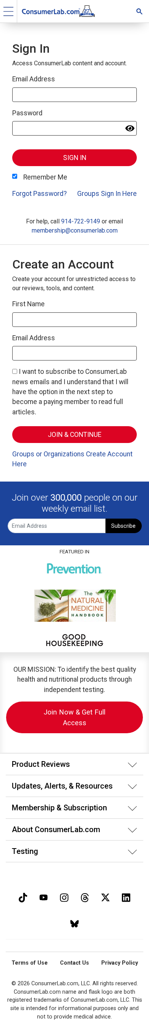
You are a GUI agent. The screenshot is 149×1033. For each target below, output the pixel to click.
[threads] (85, 897)
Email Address (33, 79)
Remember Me (45, 177)
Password (27, 113)
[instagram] (64, 897)
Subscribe (123, 526)
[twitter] (105, 897)
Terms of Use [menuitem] (29, 963)
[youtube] (43, 897)
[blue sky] (74, 923)
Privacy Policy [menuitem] (119, 963)
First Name (28, 304)
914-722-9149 (80, 221)
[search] (139, 11)
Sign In (74, 158)
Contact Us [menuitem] (74, 963)
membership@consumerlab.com (75, 230)
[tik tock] (23, 897)
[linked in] (126, 897)
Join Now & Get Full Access (74, 717)
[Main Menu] (8, 11)
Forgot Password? (39, 193)
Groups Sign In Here (107, 193)
